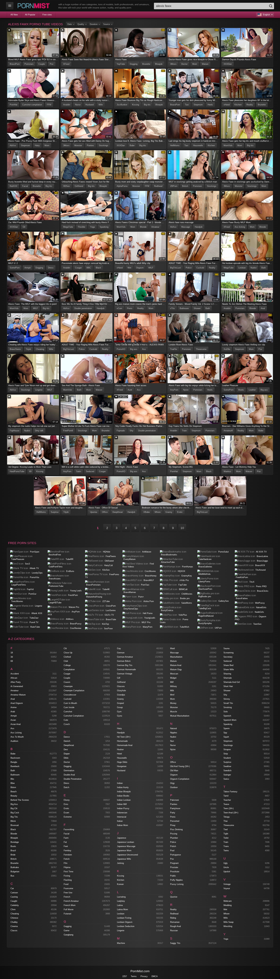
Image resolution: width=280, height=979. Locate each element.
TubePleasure (17, 559)
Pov (51, 64)
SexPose (108, 628)
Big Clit (14, 808)
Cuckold (200, 268)
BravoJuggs (262, 561)
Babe (132, 145)
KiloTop (105, 624)
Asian (13, 720)
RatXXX (13, 186)
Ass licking (240, 227)
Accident (15, 673)
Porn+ (141, 597)
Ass (144, 349)
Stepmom (198, 104)
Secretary (228, 657)
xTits (172, 308)
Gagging (67, 926)
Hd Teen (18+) (123, 737)
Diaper (67, 753)
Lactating (121, 897)
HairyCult (108, 565)
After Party (16, 682)
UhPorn (218, 628)
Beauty (14, 796)
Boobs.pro (185, 598)
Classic (14, 930)
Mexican (174, 673)
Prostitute (174, 871)
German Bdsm (124, 661)
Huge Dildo (122, 762)
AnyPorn (174, 390)
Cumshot (68, 711)
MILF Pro (146, 622)
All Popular (30, 14)
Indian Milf (122, 804)
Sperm (226, 728)
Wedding (227, 905)
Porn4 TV (33, 622)
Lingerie (38, 390)
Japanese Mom (124, 850)
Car (12, 888)
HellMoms (175, 145)
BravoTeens (15, 349)
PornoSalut (223, 552)
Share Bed (228, 665)
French (67, 897)
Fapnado (121, 430)
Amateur (155, 227)
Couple (41, 64)
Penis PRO (261, 586)
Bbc (12, 779)
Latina (120, 905)
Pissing (173, 833)
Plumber (174, 838)
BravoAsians (55, 578)
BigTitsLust (175, 268)
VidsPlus (183, 615)
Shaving (227, 673)
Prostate (174, 867)
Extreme (68, 817)
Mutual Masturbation (179, 716)
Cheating (40, 349)
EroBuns (70, 571)
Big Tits (14, 817)
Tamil (225, 796)
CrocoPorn (111, 606)
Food (66, 884)
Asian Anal (16, 724)
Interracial (121, 817)
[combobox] (214, 6)
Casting (14, 897)
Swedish (227, 770)
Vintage (227, 884)
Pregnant (174, 863)
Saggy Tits (175, 943)
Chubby (14, 922)
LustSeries (111, 610)
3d (12, 657)
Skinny (226, 699)
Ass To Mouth (17, 737)
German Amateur (125, 657)
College (67, 665)
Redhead (158, 186)
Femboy (67, 850)
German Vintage (124, 673)
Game (66, 930)
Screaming (228, 652)
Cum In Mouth (70, 703)
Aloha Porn (148, 601)
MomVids (228, 145)
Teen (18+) (228, 808)
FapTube (182, 585)
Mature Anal (175, 665)
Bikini (13, 821)
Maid (172, 648)
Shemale (227, 678)
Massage (185, 227)
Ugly (225, 863)
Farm (66, 838)
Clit (65, 648)
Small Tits (228, 703)
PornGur (32, 594)
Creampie (68, 686)
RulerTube (35, 627)
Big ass (133, 349)
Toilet (225, 838)
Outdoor (174, 787)
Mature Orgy (176, 669)
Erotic (180, 512)
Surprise (54, 512)
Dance (67, 737)
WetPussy (260, 603)
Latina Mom (122, 909)
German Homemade (126, 669)
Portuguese (175, 855)
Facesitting (69, 829)
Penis (129, 308)
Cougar (78, 268)
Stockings (103, 145)
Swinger (227, 775)
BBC (89, 268)
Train (184, 430)
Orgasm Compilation (179, 779)
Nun (172, 741)
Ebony (67, 800)
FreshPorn (73, 595)
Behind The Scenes (20, 800)
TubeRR (69, 559)
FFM (49, 104)
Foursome (68, 888)
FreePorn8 (68, 430)
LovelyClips (37, 573)
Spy (225, 732)
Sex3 (27, 564)
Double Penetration (73, 779)
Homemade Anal (124, 745)
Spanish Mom (229, 720)
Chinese (14, 918)
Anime (14, 707)
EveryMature (129, 559)
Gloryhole (121, 690)
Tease (226, 804)
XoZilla (227, 349)
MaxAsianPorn (205, 589)
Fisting (67, 876)
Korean (120, 884)
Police (189, 268)
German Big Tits (124, 665)
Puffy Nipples (176, 880)
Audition (14, 741)
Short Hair (228, 686)
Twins (226, 850)
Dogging (133, 64)
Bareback (15, 766)
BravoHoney (151, 576)
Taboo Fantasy (230, 791)
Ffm (65, 863)
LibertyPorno (204, 581)
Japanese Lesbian (125, 842)
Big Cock (15, 812)
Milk (172, 690)
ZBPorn (173, 186)
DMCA (155, 976)
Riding (173, 918)
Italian (120, 821)
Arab (13, 711)
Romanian (175, 922)
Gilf (118, 678)
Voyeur (226, 888)
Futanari (67, 913)
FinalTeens (111, 556)
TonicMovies (17, 601)
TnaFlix (173, 349)
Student (227, 758)
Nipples (173, 732)
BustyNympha (205, 623)
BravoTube (111, 619)
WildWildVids (204, 574)
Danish (67, 741)
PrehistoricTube (56, 586)
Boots (241, 390)
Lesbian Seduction (125, 926)
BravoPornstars (93, 585)
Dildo (66, 758)
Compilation (69, 669)
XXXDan (228, 64)
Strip (225, 753)
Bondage (15, 842)
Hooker (120, 749)
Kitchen (238, 104)
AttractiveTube (168, 562)
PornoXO (121, 349)
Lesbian (242, 268)
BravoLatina (262, 556)
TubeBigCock (204, 608)
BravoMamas (129, 592)
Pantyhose (175, 808)
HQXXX (181, 571)
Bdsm (13, 787)
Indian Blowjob (124, 791)
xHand (227, 104)
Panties (90, 145)
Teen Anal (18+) (230, 812)
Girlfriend (79, 186)
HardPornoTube (17, 471)
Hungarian (121, 766)
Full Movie (68, 909)
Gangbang (68, 934)
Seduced (90, 471)
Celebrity (15, 905)
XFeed (66, 64)
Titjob (28, 349)
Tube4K (106, 589)
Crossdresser (70, 695)
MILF (150, 268)
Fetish (67, 859)
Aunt (130, 390)
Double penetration (83, 308)
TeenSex (257, 624)
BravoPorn (15, 64)
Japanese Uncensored (127, 855)
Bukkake (15, 867)
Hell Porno (147, 613)
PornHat (13, 104)
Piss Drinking (176, 829)
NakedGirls (261, 607)
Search (271, 6)
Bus (12, 876)
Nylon (185, 390)
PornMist (34, 5)
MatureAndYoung (94, 597)
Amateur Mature (18, 695)
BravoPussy (76, 623)
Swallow (227, 766)
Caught (14, 901)
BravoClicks (262, 591)
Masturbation (176, 657)
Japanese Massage (126, 846)
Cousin (67, 682)
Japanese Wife (124, 859)
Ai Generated (17, 686)
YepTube (121, 64)
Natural (173, 728)
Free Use (68, 892)
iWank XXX (36, 613)
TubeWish (184, 627)
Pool (172, 850)
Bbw (13, 783)
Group (120, 707)
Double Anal (69, 775)
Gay (119, 648)
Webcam (227, 901)
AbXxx (13, 145)
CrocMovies (150, 571)
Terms (134, 976)
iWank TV (34, 568)
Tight (225, 833)
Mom (194, 64)
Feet (66, 846)
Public (173, 876)
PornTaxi (145, 585)
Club (66, 661)
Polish (173, 846)
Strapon (227, 749)
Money (173, 703)
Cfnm (13, 909)
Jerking (120, 863)
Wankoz (227, 471)
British (185, 186)
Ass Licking (16, 732)
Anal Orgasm (17, 703)
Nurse (78, 104)
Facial (25, 186)
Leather (252, 390)
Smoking (227, 707)
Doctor (184, 64)
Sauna (226, 648)
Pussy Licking (176, 884)
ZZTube (106, 601)
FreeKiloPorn (242, 577)
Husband (89, 104)
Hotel (119, 753)
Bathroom (184, 308)
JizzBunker (122, 104)
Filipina (67, 867)
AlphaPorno (122, 186)
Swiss (226, 779)
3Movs (173, 64)
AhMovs (70, 619)
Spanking (104, 227)
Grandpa (121, 695)
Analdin (66, 104)
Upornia (93, 512)
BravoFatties (242, 598)
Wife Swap (228, 922)
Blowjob (158, 64)
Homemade (122, 741)
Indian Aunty (123, 787)
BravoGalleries (205, 566)
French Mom (70, 905)
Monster (78, 145)
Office (105, 512)
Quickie (173, 897)
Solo (225, 711)
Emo (66, 804)
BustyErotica (167, 610)
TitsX (251, 582)
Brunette (146, 64)
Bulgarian (15, 871)
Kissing (135, 104)
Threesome (201, 349)
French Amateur (71, 901)
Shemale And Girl (231, 682)
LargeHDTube (55, 602)
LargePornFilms (18, 585)
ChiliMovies (186, 594)
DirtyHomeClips (130, 609)
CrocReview (75, 628)
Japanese (121, 838)
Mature (205, 64)
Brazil (13, 850)
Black (98, 268)
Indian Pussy (123, 808)
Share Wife (228, 669)
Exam (66, 812)
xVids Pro (184, 580)
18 (12, 652)
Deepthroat (117, 512)
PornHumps (187, 566)
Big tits (147, 104)
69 (30, 471)
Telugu (226, 817)
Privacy (144, 976)
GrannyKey (186, 576)
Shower (197, 308)
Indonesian (122, 812)
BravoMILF (149, 580)
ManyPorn (147, 627)
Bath (263, 268)
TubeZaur (33, 618)
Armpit (27, 268)
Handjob (198, 227)
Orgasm (140, 268)
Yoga (92, 227)
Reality (249, 104)
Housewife (198, 145)
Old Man (174, 770)
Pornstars (29, 64)
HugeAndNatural (206, 616)
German (120, 652)
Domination (69, 770)
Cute (66, 720)
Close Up (68, 652)
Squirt (226, 737)
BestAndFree (55, 554)
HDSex (66, 186)
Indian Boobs (123, 796)
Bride (13, 855)
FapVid (30, 589)
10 (182, 528)
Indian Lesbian (124, 800)
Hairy (37, 145)
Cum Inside (69, 707)
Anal (263, 308)
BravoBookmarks (169, 554)
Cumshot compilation (32, 104)
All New (14, 14)
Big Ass (14, 804)
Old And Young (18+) (180, 766)
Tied (225, 829)
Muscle (173, 711)
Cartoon (14, 892)
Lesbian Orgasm (124, 922)
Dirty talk (39, 430)
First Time (68, 871)
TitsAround (260, 570)
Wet (129, 268)
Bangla (14, 762)
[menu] (9, 6)
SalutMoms (186, 603)
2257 (124, 976)
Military (173, 686)
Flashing (68, 880)
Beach (14, 791)
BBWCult (183, 589)
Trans (226, 846)
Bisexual (15, 825)
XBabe (146, 512)
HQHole (106, 552)
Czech (67, 724)
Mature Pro (74, 607)
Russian (174, 930)
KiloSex (106, 570)
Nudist (254, 268)
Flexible (81, 227)
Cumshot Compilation (74, 716)
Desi (66, 749)
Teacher (227, 800)
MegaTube (68, 227)
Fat (65, 842)
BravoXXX (260, 565)
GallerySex (223, 601)
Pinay (172, 825)
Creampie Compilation (74, 690)
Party (172, 812)
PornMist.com (140, 971)
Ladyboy (121, 901)
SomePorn (15, 268)
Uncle (226, 867)
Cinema (14, 926)
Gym (119, 711)
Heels (210, 104)
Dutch (66, 787)
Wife (101, 104)
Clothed (67, 657)
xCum (119, 308)
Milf (172, 682)
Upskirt (226, 871)
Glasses (121, 686)
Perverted (174, 821)
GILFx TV (109, 615)
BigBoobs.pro (204, 596)
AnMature (146, 552)
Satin (78, 471)
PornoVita (34, 577)
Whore (158, 512)
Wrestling (227, 926)
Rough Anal (175, 926)
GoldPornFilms (56, 566)
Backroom (15, 758)
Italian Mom (122, 825)
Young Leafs (76, 590)
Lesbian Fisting (124, 918)
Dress (50, 268)
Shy (131, 430)
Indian (120, 783)
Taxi (187, 104)
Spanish (227, 716)
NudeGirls (259, 612)
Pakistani (174, 800)
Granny (168, 512)
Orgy (172, 783)
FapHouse (14, 430)
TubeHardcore (204, 559)
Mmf (172, 695)
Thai (225, 821)
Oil (24, 227)
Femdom (68, 855)
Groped (120, 703)
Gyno (119, 716)
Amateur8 (228, 430)
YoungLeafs (149, 618)
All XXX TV (261, 552)
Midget (173, 678)
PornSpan (34, 552)
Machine (121, 943)
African (14, 678)
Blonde (143, 227)
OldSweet (109, 561)
